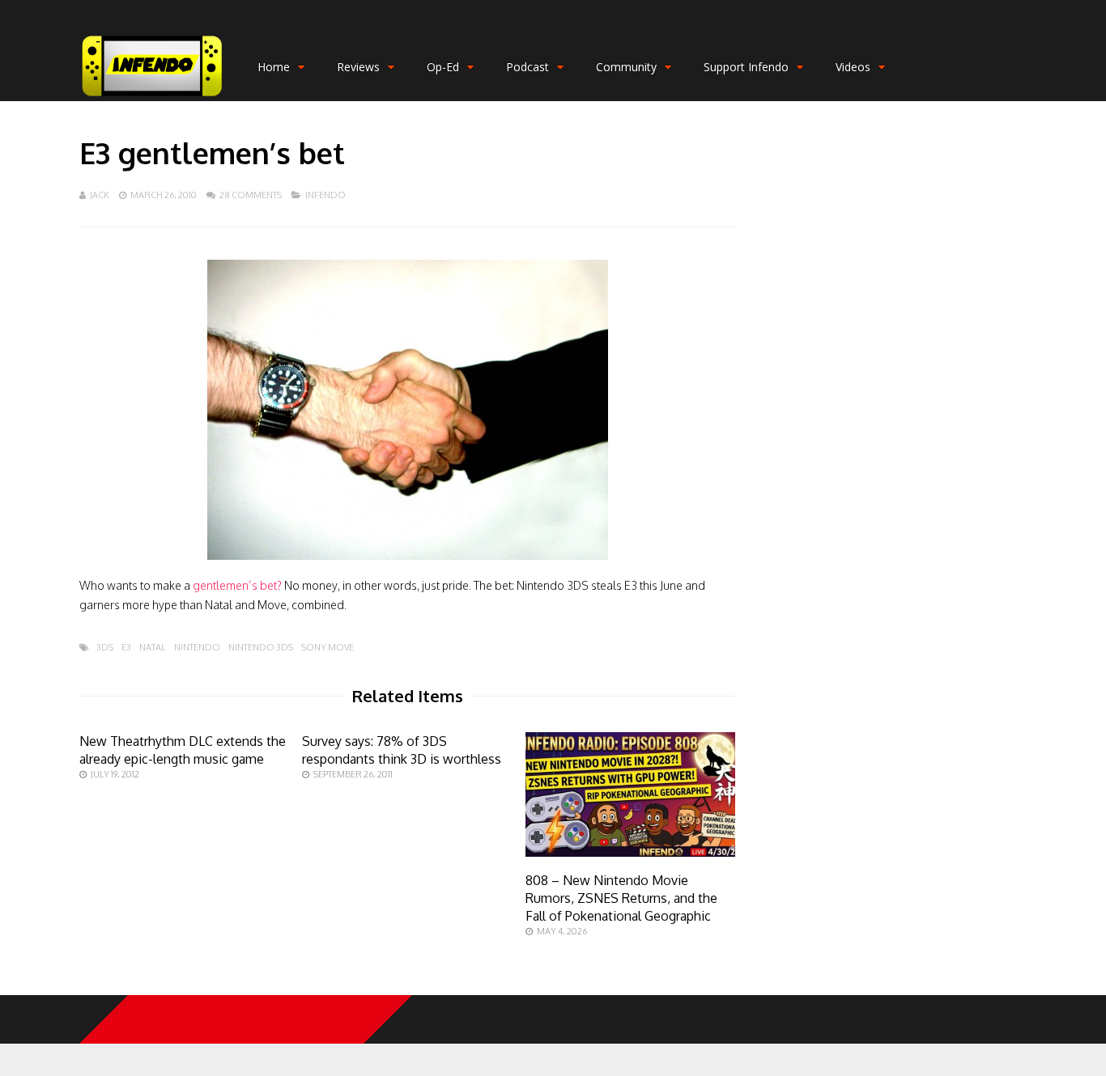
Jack (99, 195)
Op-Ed (443, 66)
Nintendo (197, 647)
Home (273, 66)
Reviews (358, 66)
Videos (853, 66)
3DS (104, 647)
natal (152, 647)
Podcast (527, 66)
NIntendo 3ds (260, 647)
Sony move (327, 647)
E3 (126, 647)
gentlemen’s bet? (237, 585)
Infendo (325, 195)
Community (626, 66)
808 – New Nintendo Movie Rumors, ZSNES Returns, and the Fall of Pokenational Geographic (621, 898)
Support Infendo (746, 66)
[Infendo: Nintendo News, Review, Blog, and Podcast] (152, 97)
